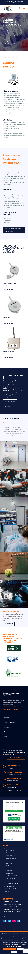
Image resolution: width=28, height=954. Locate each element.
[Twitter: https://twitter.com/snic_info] (10, 921)
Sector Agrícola (10, 850)
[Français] (6, 4)
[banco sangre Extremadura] (13, 677)
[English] (3, 4)
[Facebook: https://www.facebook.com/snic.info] (19, 921)
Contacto (6, 891)
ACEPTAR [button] (14, 952)
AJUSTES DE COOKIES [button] (9, 948)
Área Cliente (7, 894)
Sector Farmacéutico (11, 858)
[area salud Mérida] (14, 651)
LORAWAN (9, 870)
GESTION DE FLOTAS (11, 876)
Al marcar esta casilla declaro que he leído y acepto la (14, 752)
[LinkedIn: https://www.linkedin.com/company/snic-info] (5, 921)
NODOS (8, 865)
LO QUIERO (9, 624)
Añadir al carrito (9, 289)
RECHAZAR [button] (20, 948)
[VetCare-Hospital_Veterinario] (12, 664)
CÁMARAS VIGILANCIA (12, 883)
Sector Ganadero (10, 853)
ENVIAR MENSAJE (16, 758)
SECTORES (6, 848)
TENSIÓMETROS (10, 878)
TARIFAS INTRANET (9, 886)
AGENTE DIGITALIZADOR (10, 889)
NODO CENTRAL (10, 401)
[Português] (8, 4)
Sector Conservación (11, 861)
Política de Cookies (16, 946)
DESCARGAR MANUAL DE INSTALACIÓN (12, 230)
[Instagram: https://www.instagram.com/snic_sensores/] (14, 921)
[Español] (11, 4)
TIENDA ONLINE (8, 863)
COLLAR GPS (9, 873)
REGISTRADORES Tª (11, 881)
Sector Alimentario (11, 855)
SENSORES (8, 406)
